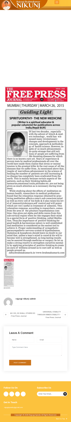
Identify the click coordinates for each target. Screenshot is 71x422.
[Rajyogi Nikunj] (24, 5)
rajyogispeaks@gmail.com (13, 407)
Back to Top (60, 419)
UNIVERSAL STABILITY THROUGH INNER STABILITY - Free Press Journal (49, 314)
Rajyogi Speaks (35, 415)
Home (12, 62)
